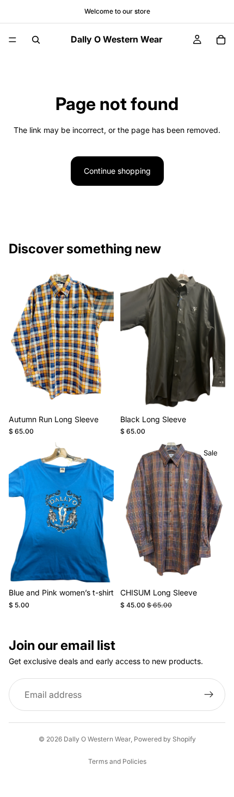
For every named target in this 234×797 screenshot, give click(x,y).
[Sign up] (209, 694)
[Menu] (12, 39)
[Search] (36, 40)
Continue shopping (117, 170)
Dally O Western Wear (97, 739)
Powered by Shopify (165, 739)
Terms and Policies (117, 761)
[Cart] (221, 40)
